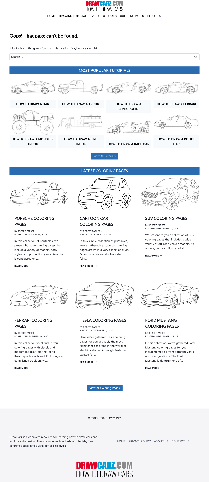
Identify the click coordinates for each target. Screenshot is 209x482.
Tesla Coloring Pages (103, 320)
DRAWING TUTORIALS (73, 16)
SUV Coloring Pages (166, 218)
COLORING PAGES (132, 16)
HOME (51, 16)
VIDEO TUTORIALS (104, 16)
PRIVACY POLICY (140, 441)
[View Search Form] (160, 16)
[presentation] (39, 194)
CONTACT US (180, 441)
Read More (23, 266)
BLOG (151, 16)
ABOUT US (161, 441)
